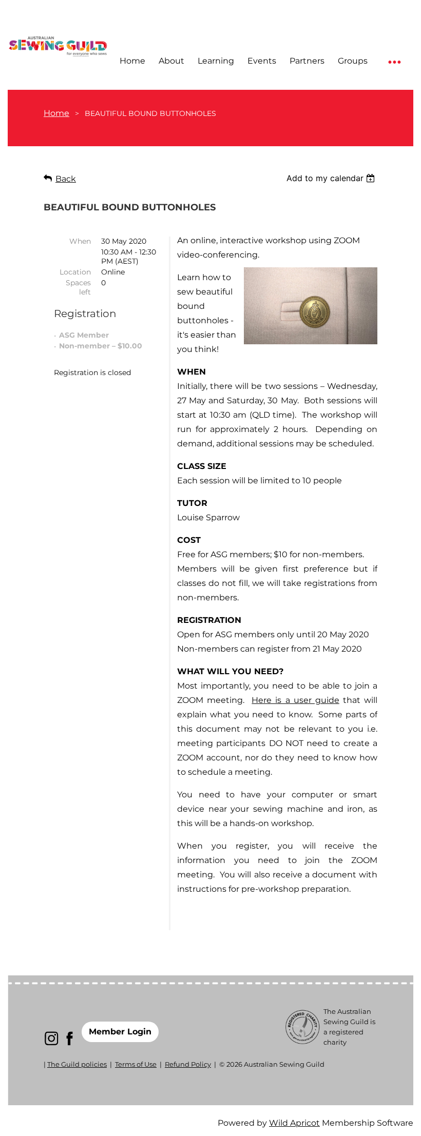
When (80, 241)
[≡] (393, 61)
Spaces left (78, 287)
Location (75, 272)
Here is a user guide (295, 700)
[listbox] (331, 178)
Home (56, 113)
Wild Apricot (294, 1123)
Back (65, 179)
